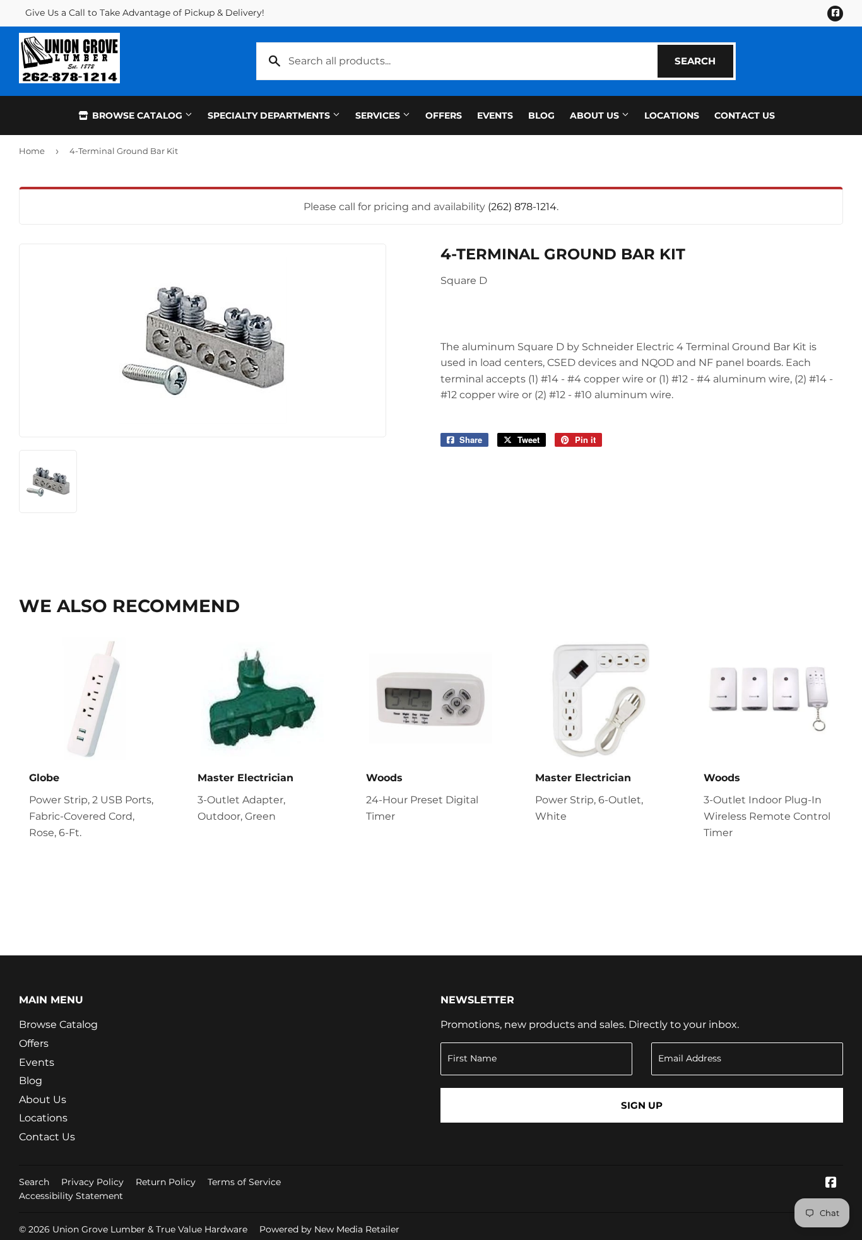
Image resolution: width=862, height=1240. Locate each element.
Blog (541, 115)
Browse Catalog (137, 115)
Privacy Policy (92, 1182)
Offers (443, 115)
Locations (671, 115)
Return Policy (166, 1182)
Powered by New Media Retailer (329, 1229)
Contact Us (744, 115)
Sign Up (642, 1105)
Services (379, 115)
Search (704, 61)
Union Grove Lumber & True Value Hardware (149, 1229)
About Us (596, 115)
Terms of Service (244, 1182)
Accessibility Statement (71, 1196)
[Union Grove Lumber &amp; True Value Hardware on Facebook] (831, 1184)
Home (32, 151)
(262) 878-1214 (522, 207)
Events (495, 115)
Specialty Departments (270, 115)
